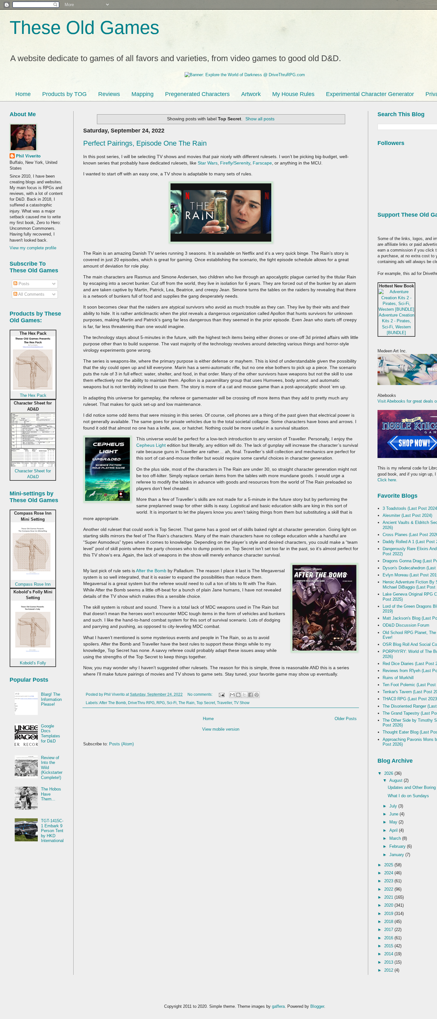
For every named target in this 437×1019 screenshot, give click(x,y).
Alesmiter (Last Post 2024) (407, 515)
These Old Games (84, 27)
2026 (389, 773)
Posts (23, 283)
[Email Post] (221, 694)
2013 (389, 962)
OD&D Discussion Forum (406, 625)
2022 (389, 889)
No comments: (200, 694)
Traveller (224, 703)
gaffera (278, 1006)
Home (23, 94)
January (397, 854)
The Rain (187, 703)
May (394, 822)
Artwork (251, 94)
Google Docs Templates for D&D (50, 733)
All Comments (30, 294)
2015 (389, 945)
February (398, 846)
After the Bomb (151, 570)
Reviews (109, 94)
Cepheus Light (151, 445)
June (394, 814)
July (393, 806)
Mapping (142, 94)
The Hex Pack (33, 395)
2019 (389, 913)
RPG (160, 703)
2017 (389, 929)
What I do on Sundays (408, 795)
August (396, 780)
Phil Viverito (28, 156)
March (395, 838)
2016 (389, 937)
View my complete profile (33, 247)
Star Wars (208, 162)
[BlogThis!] (238, 695)
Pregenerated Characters (197, 94)
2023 (389, 881)
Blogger (317, 1006)
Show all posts (259, 118)
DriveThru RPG (141, 703)
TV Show (242, 703)
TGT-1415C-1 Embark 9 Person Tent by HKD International (52, 830)
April (394, 830)
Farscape (262, 162)
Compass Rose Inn (33, 584)
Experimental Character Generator (370, 94)
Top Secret (205, 703)
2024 (389, 873)
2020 (389, 905)
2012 (389, 970)
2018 (389, 921)
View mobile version (220, 729)
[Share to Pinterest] (256, 695)
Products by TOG (64, 94)
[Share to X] (244, 695)
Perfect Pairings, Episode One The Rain (145, 143)
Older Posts (346, 718)
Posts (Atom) (121, 744)
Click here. (387, 479)
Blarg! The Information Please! (51, 699)
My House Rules (293, 94)
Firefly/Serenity (235, 162)
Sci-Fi (172, 703)
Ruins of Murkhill (398, 677)
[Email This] (232, 695)
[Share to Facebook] (250, 695)
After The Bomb (112, 703)
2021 (389, 897)
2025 (389, 865)
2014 (389, 953)
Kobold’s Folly (33, 663)
